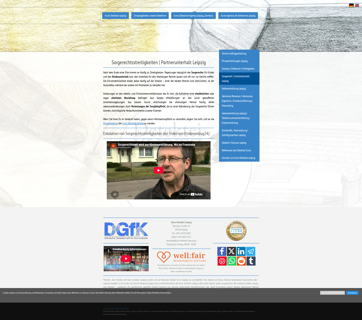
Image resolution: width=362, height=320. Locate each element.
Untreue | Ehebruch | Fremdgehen (238, 68)
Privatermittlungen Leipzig (235, 61)
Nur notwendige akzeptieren (332, 292)
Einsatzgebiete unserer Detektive (150, 15)
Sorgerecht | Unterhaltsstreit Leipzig (236, 78)
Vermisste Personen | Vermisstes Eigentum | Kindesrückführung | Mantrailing (237, 100)
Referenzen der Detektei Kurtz (236, 150)
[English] (357, 5)
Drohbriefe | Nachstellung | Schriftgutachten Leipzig (235, 133)
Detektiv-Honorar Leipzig (234, 142)
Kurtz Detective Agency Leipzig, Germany (193, 15)
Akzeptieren (352, 292)
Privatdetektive (110, 123)
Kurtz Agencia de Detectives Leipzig (238, 15)
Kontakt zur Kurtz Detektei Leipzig (238, 158)
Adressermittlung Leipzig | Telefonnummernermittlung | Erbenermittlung (236, 117)
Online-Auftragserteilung (234, 53)
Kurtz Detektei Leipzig (115, 15)
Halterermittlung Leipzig (234, 88)
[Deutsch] (351, 5)
